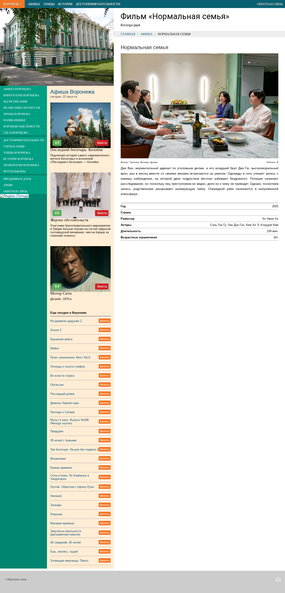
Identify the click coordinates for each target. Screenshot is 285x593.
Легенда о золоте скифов (67, 366)
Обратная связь (270, 4)
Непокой (55, 496)
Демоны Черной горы (64, 403)
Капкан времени (61, 467)
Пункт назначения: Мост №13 (70, 357)
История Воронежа (18, 159)
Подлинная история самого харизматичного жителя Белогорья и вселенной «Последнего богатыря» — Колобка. (79, 159)
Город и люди (13, 146)
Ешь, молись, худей (64, 551)
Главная (128, 34)
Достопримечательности (98, 4)
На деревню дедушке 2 (66, 321)
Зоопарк (55, 505)
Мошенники (58, 458)
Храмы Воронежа (16, 114)
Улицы (49, 4)
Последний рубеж (62, 394)
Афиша (34, 4)
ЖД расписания (15, 101)
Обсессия (56, 384)
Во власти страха (62, 375)
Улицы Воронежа (16, 152)
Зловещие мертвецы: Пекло (69, 560)
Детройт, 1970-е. (61, 299)
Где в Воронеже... (16, 132)
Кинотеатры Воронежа (21, 95)
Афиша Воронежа (17, 89)
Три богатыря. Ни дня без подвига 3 (74, 449)
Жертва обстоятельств (69, 220)
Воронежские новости (21, 126)
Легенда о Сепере (62, 412)
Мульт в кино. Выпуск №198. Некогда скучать (70, 421)
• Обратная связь (15, 579)
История (65, 4)
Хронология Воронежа (21, 165)
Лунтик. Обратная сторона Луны (72, 486)
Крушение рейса (61, 339)
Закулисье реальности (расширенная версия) (65, 532)
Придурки (56, 431)
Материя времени (62, 523)
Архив (8, 185)
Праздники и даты (17, 179)
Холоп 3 (55, 330)
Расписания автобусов (21, 107)
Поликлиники (14, 120)
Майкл (54, 348)
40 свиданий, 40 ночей (65, 542)
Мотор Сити (61, 293)
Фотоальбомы (14, 171)
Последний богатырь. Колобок (76, 149)
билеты (102, 143)
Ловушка (56, 514)
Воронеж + (12, 4)
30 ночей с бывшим (63, 440)
